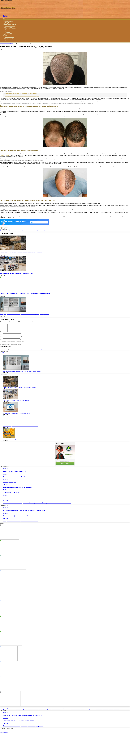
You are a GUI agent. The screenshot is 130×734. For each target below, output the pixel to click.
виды (17, 709)
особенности (66, 709)
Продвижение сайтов (9, 24)
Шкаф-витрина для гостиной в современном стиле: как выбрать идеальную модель (24, 314)
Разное (5, 35)
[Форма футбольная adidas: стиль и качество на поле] (11, 614)
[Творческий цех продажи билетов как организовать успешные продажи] (12, 675)
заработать (29, 709)
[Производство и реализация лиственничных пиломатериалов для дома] (13, 250)
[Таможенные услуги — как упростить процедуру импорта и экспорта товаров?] (13, 584)
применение (99, 709)
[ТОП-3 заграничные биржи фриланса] (9, 660)
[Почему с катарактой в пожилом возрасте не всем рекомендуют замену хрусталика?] (13, 290)
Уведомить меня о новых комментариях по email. (13, 341)
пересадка (5, 227)
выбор (19, 709)
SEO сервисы (8, 27)
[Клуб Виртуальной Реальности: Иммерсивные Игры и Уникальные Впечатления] (11, 645)
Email (1, 336)
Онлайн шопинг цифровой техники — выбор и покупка (16, 273)
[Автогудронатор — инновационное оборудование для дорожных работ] (11, 630)
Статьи (7, 22)
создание (114, 709)
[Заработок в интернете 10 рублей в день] (9, 437)
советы (110, 709)
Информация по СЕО (10, 26)
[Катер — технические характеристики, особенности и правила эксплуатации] (13, 569)
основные (57, 709)
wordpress (3, 709)
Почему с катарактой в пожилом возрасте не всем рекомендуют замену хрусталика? (25, 293)
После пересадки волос (5, 155)
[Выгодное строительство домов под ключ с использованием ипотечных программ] (13, 599)
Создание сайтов (8, 31)
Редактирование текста (10, 28)
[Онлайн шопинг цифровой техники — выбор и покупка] (13, 270)
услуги (117, 709)
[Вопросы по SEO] (7, 12)
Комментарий (3, 331)
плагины (78, 709)
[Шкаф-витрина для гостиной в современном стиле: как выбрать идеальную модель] (13, 311)
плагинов (73, 709)
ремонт (104, 709)
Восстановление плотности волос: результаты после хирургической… (21, 93)
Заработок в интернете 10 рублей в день (12, 439)
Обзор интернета (9, 38)
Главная (2, 43)
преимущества (90, 709)
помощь (82, 709)
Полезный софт (9, 33)
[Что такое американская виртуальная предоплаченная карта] (11, 690)
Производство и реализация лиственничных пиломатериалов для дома (21, 252)
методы (47, 709)
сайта (107, 709)
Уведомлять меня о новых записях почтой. (11, 344)
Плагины (5, 23)
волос (1, 227)
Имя (1, 334)
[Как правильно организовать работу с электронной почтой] (10, 412)
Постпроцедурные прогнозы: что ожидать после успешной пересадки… (22, 96)
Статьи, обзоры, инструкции (12, 29)
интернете (35, 709)
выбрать (23, 709)
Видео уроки (6, 34)
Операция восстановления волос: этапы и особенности (18, 94)
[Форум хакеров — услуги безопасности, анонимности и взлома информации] (10, 424)
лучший (43, 709)
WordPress (7, 32)
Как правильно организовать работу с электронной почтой (16, 413)
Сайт (1, 339)
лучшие (39, 709)
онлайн (53, 709)
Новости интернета (9, 37)
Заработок (6, 20)
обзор (50, 709)
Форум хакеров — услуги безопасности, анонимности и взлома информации (20, 426)
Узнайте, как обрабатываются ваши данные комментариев (38, 349)
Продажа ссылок (9, 21)
